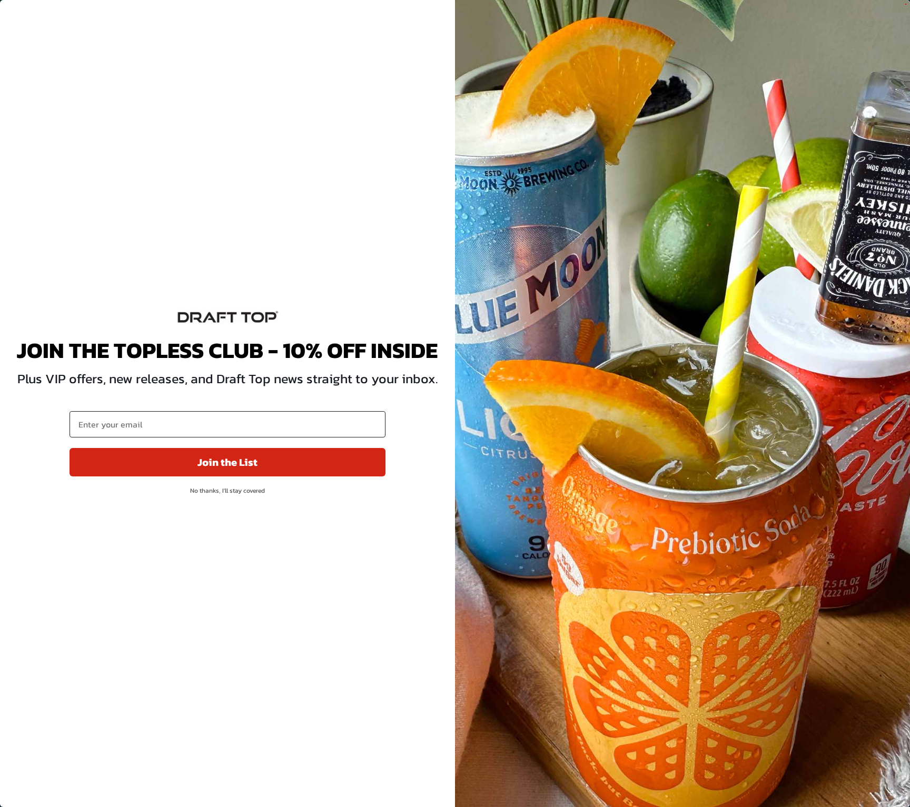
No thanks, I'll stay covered (227, 490)
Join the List (227, 462)
